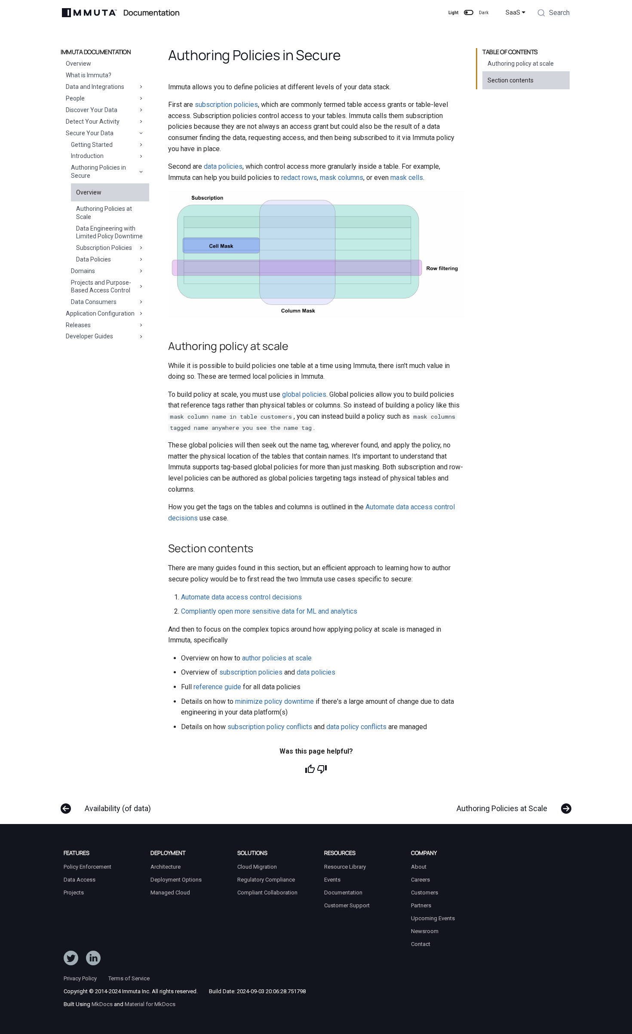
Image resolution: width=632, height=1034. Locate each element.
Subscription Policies (104, 247)
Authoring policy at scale (521, 63)
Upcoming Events (433, 918)
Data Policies (93, 259)
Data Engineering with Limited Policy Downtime (109, 232)
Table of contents (510, 52)
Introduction (87, 155)
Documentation (343, 892)
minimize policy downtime (274, 701)
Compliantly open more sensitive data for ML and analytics (269, 611)
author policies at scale (277, 658)
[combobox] (553, 13)
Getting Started (92, 144)
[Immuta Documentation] (89, 12)
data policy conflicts (356, 727)
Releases (78, 325)
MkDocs (102, 1004)
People (75, 98)
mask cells (406, 177)
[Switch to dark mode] (468, 12)
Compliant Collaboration (267, 892)
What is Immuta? (88, 75)
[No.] (322, 769)
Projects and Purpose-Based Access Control (101, 286)
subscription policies (226, 104)
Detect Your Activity (93, 121)
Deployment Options (176, 879)
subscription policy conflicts (269, 727)
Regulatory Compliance (266, 879)
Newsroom (425, 931)
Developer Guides (89, 336)
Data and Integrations (95, 86)
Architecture (165, 867)
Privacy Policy (80, 978)
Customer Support (347, 905)
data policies (223, 166)
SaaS (513, 12)
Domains (83, 271)
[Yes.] (310, 769)
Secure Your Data (90, 133)
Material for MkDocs (150, 1004)
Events (332, 879)
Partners (421, 905)
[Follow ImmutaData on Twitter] (71, 960)
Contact (420, 944)
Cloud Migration (257, 867)
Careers (420, 879)
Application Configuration (100, 313)
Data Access (79, 879)
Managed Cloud (170, 892)
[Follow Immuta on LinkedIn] (93, 960)
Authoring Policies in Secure (98, 171)
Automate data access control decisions (241, 597)
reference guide (217, 687)
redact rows (299, 177)
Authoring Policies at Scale (104, 212)
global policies (304, 394)
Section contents (511, 80)
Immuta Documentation (96, 52)
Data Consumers (94, 301)
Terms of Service (129, 978)
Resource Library (345, 867)
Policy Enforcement (87, 867)
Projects (74, 892)
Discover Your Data (91, 109)
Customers (424, 892)
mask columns (341, 177)
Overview (78, 63)
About (418, 867)
